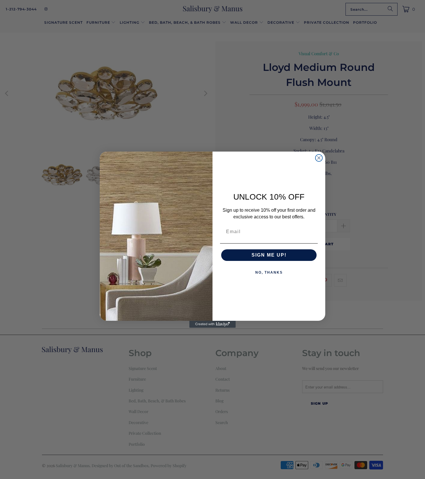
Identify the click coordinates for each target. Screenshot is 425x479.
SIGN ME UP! (269, 255)
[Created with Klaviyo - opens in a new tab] (212, 324)
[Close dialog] (318, 157)
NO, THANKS (269, 272)
